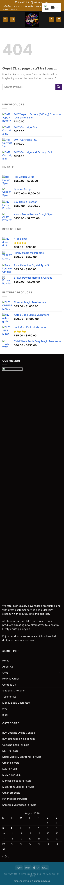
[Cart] (59, 19)
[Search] (12, 19)
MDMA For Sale (11, 774)
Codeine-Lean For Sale (15, 744)
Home (5, 660)
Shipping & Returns (13, 690)
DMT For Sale (10, 750)
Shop (5, 672)
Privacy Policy (51, 874)
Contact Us (9, 684)
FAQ (4, 708)
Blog (5, 714)
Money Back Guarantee (16, 702)
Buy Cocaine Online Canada (18, 732)
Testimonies (9, 696)
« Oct (5, 856)
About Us (7, 666)
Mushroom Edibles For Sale (18, 786)
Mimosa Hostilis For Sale (16, 780)
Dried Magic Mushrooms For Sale (21, 756)
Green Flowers (10, 762)
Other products (11, 792)
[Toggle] (60, 673)
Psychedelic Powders (14, 798)
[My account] (51, 19)
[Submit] (58, 87)
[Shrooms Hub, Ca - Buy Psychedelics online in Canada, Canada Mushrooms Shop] (32, 19)
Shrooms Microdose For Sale (19, 804)
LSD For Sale (9, 768)
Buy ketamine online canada (18, 738)
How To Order (10, 678)
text (32, 876)
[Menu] (5, 19)
